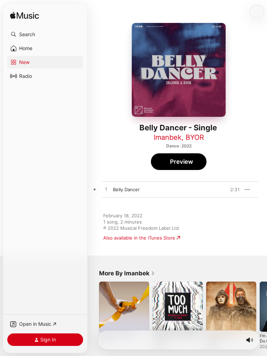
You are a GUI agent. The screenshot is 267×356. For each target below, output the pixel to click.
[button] (45, 34)
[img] (24, 16)
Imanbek (167, 137)
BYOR (195, 137)
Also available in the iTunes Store (139, 238)
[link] (127, 273)
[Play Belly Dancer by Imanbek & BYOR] (106, 189)
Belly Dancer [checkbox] (126, 189)
